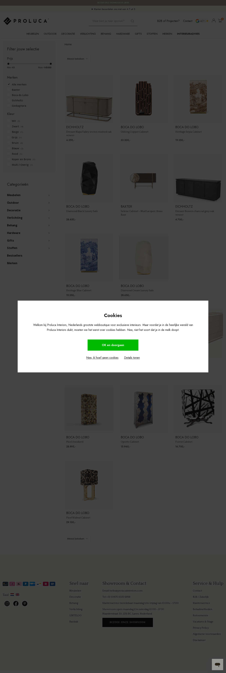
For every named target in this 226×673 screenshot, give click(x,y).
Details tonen (132, 358)
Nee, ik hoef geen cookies (102, 358)
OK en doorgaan (113, 345)
